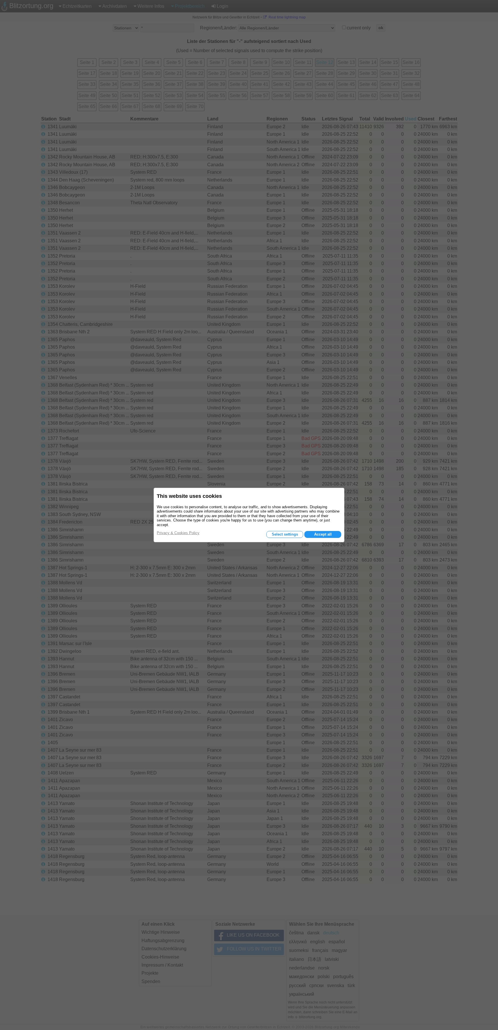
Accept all (323, 534)
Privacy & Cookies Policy (178, 533)
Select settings (285, 534)
